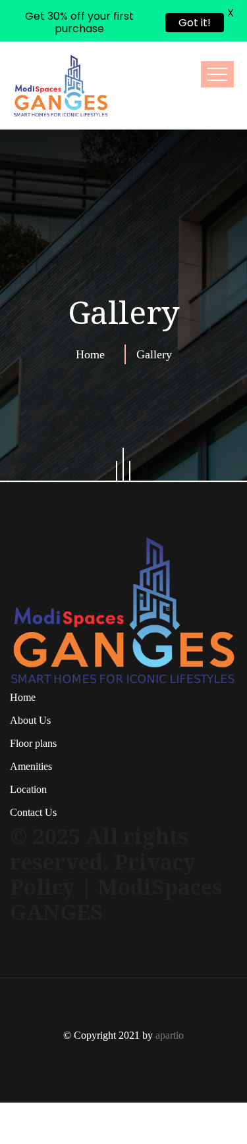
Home (93, 313)
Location (28, 747)
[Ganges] (61, 44)
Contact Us (33, 770)
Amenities (31, 724)
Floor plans (33, 701)
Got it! (194, 22)
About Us (30, 678)
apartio (169, 993)
